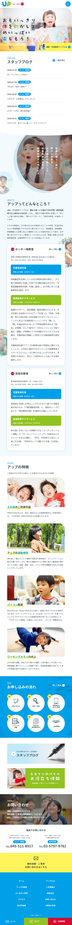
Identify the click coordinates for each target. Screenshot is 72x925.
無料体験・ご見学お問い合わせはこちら (36, 865)
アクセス (21, 899)
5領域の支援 (50, 905)
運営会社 (50, 893)
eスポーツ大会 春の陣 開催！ (19, 111)
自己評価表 (21, 905)
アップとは (50, 881)
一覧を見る (60, 60)
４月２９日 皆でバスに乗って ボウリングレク (26, 123)
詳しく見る (53, 249)
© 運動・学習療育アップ (36, 915)
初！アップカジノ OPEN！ (17, 74)
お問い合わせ (50, 899)
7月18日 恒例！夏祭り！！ (18, 87)
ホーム (21, 881)
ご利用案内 (50, 887)
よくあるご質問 (21, 893)
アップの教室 (21, 887)
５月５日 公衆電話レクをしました (21, 99)
